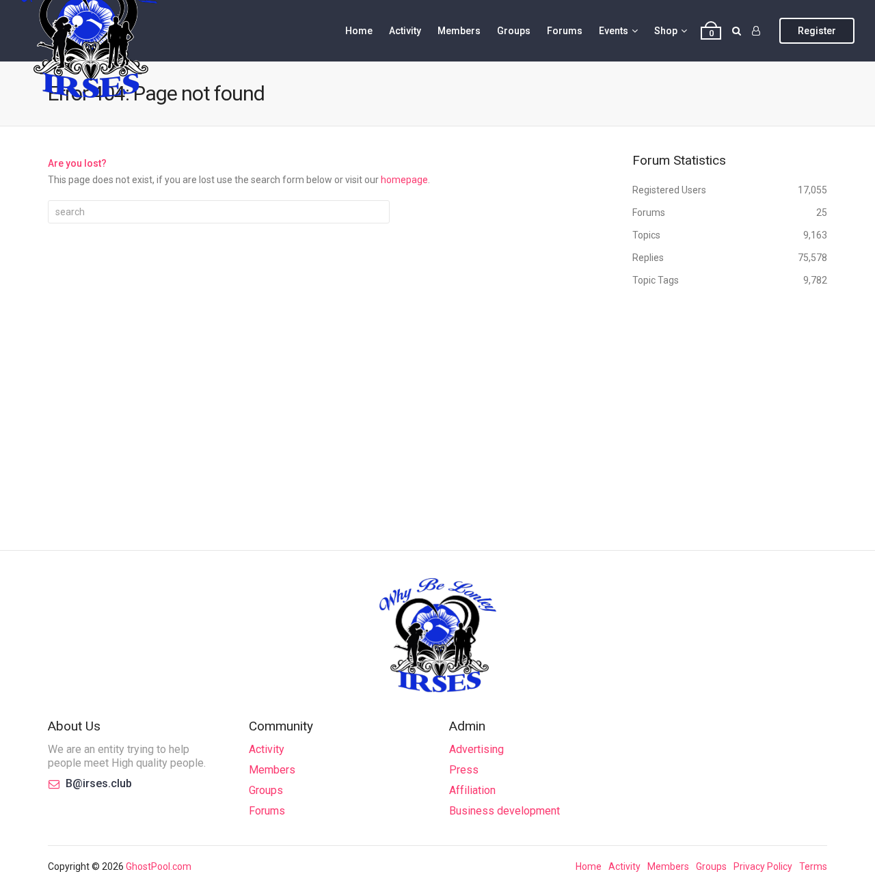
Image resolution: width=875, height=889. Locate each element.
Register (817, 30)
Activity (405, 30)
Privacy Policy (762, 866)
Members (459, 30)
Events (613, 30)
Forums (564, 30)
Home (359, 30)
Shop (665, 30)
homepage (404, 179)
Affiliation (472, 790)
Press (464, 769)
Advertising (476, 749)
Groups (513, 30)
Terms (813, 866)
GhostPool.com (158, 866)
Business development (504, 810)
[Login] (756, 30)
